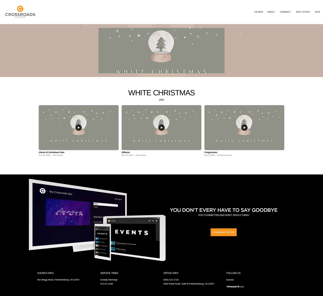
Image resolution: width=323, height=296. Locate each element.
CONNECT (286, 12)
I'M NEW (258, 12)
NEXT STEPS (303, 12)
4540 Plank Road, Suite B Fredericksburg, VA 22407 (188, 283)
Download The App (223, 232)
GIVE (317, 12)
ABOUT (271, 12)
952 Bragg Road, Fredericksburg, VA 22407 (58, 279)
